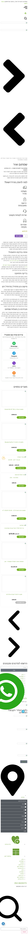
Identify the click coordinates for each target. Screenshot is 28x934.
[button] (14, 620)
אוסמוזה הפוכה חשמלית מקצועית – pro (14, 561)
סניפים (22, 863)
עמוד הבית (24, 158)
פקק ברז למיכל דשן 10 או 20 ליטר (14, 594)
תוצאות (24, 932)
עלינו (22, 859)
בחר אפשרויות (20, 468)
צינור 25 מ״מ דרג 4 (14, 260)
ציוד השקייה (8, 158)
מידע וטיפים (21, 868)
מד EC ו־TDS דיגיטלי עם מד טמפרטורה (14, 528)
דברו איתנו (21, 864)
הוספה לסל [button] (21, 417)
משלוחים (21, 861)
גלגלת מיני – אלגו (14, 477)
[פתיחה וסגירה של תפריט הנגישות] (3, 923)
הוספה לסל (19, 236)
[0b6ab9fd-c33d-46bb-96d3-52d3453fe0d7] (14, 30)
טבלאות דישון (20, 866)
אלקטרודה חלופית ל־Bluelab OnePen (14, 442)
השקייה (14, 158)
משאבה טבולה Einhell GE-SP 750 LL (14, 409)
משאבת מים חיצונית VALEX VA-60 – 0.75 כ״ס (14, 510)
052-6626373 (20, 883)
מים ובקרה (19, 158)
